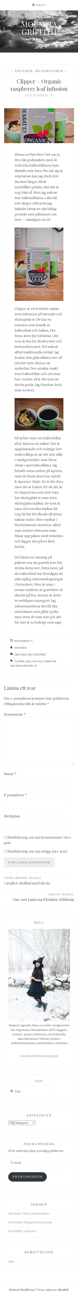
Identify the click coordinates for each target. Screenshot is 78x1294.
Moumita (20, 648)
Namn (10, 774)
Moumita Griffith (39, 28)
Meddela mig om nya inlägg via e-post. (37, 851)
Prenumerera (27, 1177)
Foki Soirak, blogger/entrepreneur (30, 1222)
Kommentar (15, 714)
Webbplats (12, 816)
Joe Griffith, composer (22, 1231)
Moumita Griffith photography (39, 1056)
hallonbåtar (46, 661)
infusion (16, 665)
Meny (41, 5)
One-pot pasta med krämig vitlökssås (43, 897)
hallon (31, 661)
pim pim (28, 665)
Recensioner (49, 71)
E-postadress (15, 795)
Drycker (24, 71)
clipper (19, 661)
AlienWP (63, 1290)
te (35, 665)
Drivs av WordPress (21, 1290)
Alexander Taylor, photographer (29, 1213)
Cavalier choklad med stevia (27, 880)
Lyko (11, 1261)
